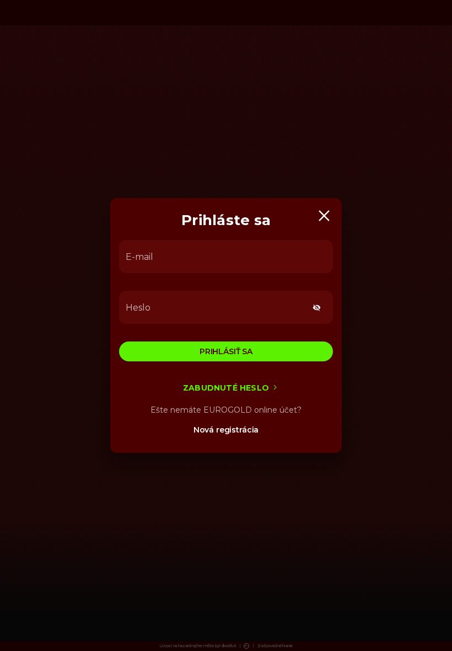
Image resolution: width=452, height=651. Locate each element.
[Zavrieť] (324, 216)
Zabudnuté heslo (226, 388)
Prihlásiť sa (226, 351)
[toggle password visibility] (316, 307)
